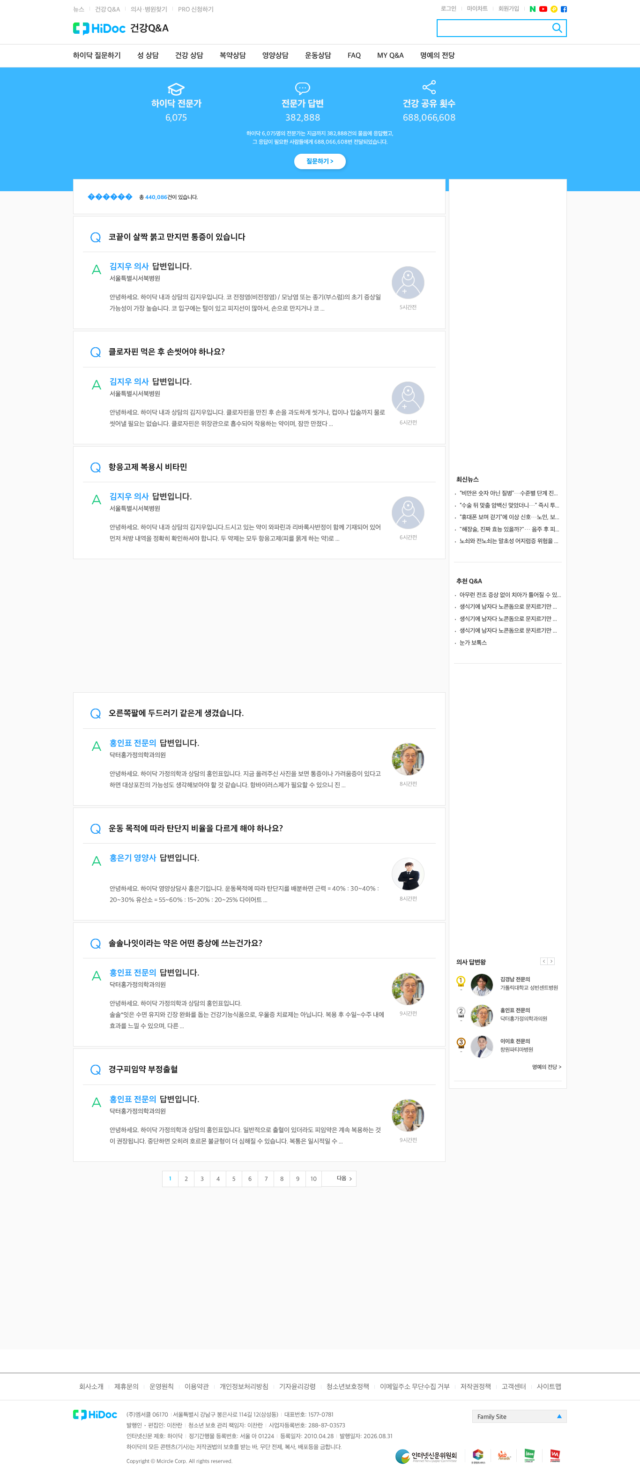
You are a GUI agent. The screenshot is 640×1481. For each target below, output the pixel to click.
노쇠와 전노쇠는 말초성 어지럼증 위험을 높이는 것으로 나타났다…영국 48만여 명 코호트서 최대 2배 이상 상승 (511, 541)
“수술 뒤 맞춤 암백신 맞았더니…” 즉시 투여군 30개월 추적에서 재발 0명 (511, 505)
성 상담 (148, 56)
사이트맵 (549, 1387)
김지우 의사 (129, 267)
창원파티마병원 (516, 1050)
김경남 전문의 (515, 979)
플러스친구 (554, 9)
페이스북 (564, 9)
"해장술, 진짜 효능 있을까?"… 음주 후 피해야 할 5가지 (511, 529)
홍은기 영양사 (133, 858)
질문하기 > (320, 161)
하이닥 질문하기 (97, 56)
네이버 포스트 (533, 9)
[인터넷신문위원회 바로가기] (430, 1460)
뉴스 (78, 10)
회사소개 (91, 1387)
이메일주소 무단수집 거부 (415, 1387)
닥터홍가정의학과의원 (523, 1019)
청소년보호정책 (348, 1387)
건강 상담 (189, 56)
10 (314, 1179)
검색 (557, 28)
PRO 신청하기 (196, 10)
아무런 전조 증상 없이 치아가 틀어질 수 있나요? (511, 595)
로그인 (448, 9)
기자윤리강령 (297, 1387)
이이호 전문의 (515, 1041)
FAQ (354, 56)
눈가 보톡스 (473, 643)
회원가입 (509, 9)
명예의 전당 (437, 56)
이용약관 (197, 1387)
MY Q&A (390, 56)
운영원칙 (161, 1387)
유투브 (543, 9)
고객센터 (514, 1387)
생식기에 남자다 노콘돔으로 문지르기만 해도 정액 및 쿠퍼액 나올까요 (511, 607)
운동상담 (318, 56)
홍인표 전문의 (133, 743)
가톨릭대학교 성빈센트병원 (529, 988)
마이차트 (477, 9)
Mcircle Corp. (171, 1461)
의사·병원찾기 (149, 10)
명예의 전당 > (547, 1067)
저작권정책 (476, 1387)
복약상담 (233, 56)
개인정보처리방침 (244, 1387)
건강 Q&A (107, 10)
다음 (341, 1178)
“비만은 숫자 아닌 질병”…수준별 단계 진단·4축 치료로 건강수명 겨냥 (511, 493)
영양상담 (275, 56)
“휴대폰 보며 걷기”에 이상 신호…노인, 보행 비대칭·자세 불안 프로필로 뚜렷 (511, 517)
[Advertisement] (259, 626)
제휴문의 (126, 1387)
